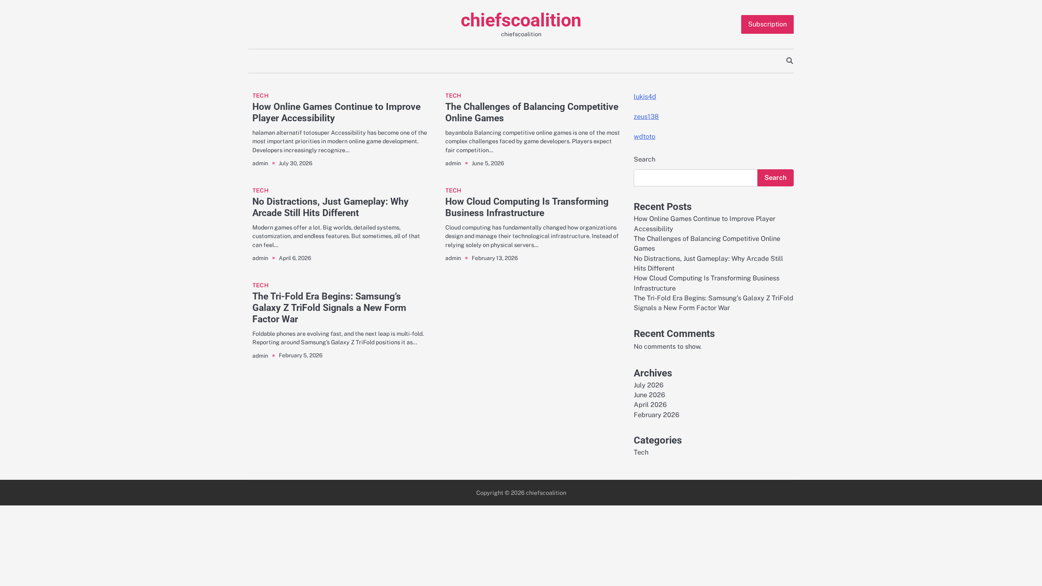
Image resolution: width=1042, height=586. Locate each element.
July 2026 (648, 385)
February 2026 (656, 415)
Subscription (767, 24)
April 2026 (650, 405)
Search (644, 159)
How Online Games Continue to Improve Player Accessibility (336, 112)
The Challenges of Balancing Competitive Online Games (531, 112)
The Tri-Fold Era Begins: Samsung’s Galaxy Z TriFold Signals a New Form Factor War (329, 308)
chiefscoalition (521, 20)
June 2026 (649, 395)
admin (260, 163)
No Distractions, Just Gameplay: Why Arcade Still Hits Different (330, 207)
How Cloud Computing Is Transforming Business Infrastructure (527, 207)
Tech (260, 95)
